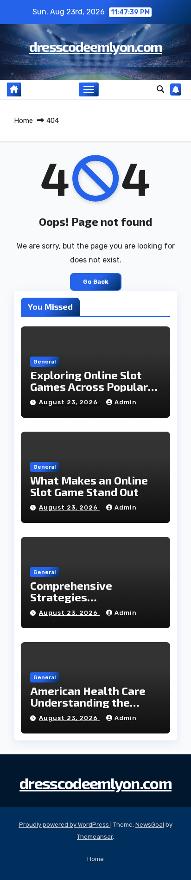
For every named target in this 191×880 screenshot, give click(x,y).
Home (23, 120)
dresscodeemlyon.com (95, 46)
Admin (126, 402)
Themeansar (95, 836)
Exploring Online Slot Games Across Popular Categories (89, 386)
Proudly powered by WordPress (64, 824)
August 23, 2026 (69, 402)
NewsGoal (149, 824)
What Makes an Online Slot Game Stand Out (89, 485)
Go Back (95, 281)
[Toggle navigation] (89, 89)
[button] (160, 89)
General (44, 361)
